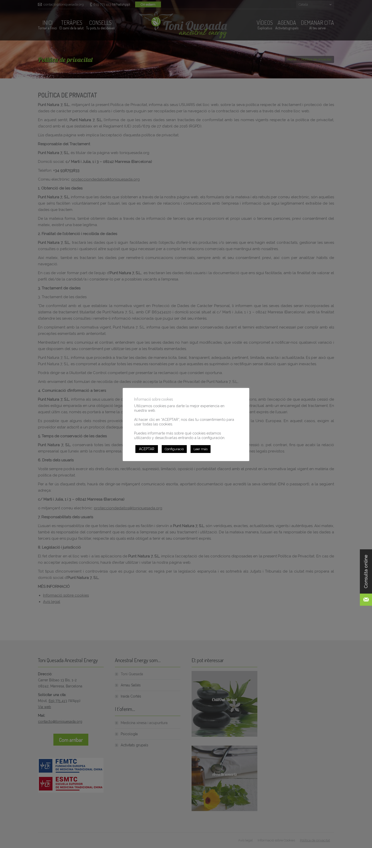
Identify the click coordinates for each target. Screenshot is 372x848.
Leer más (201, 449)
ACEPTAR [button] (146, 449)
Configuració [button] (174, 449)
